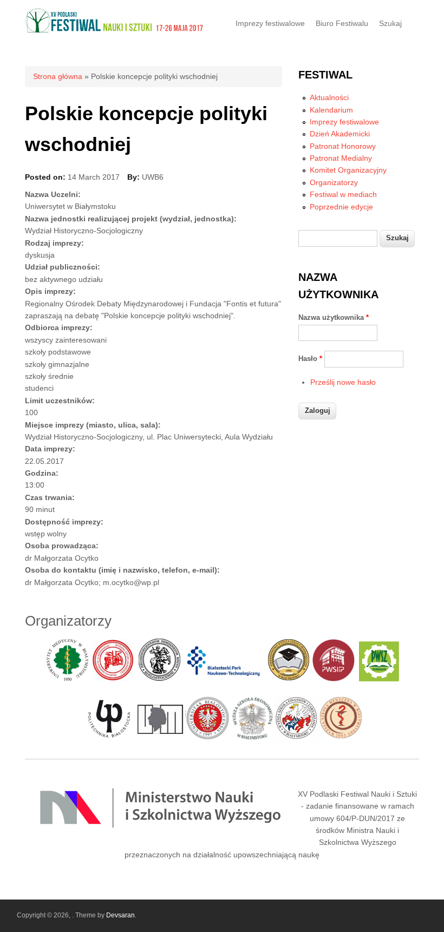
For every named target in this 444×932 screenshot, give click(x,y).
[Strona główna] (115, 30)
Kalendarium (331, 110)
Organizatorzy (334, 182)
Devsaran (120, 915)
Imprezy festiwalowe (270, 23)
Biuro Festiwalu (342, 23)
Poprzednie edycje (341, 206)
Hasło (310, 359)
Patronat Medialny (341, 158)
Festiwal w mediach (343, 194)
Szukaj (390, 23)
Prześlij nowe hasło (343, 382)
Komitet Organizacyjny (348, 170)
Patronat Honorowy (343, 146)
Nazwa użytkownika (333, 317)
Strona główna (57, 76)
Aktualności (329, 97)
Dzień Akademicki (340, 133)
